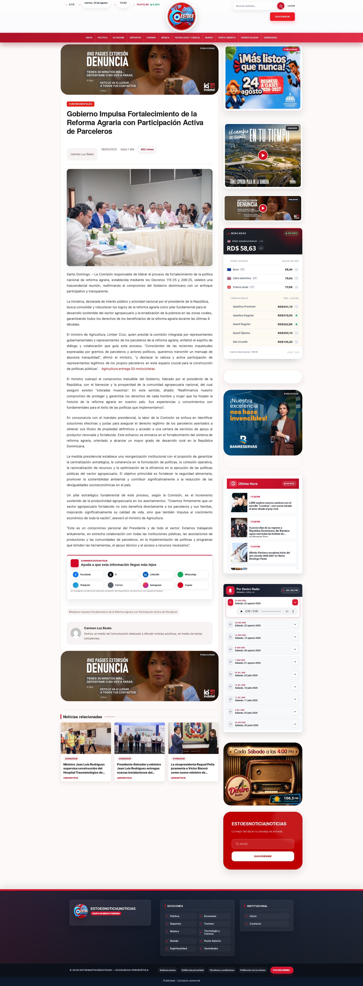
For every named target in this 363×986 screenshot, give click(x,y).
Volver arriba (281, 970)
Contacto (255, 923)
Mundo (209, 37)
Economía (118, 37)
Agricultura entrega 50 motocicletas (128, 369)
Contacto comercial (188, 980)
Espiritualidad (249, 37)
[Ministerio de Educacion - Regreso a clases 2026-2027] (262, 77)
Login (291, 6)
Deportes (135, 37)
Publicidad (169, 980)
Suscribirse (282, 16)
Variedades (270, 37)
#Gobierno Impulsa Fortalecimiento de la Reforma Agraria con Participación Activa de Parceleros (123, 611)
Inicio (89, 37)
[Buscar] (280, 5)
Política (103, 37)
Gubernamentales (80, 104)
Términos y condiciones (222, 970)
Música (165, 37)
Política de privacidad (193, 970)
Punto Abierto (227, 37)
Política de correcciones (252, 970)
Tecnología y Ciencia (187, 37)
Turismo (151, 37)
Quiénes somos (168, 970)
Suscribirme (263, 856)
